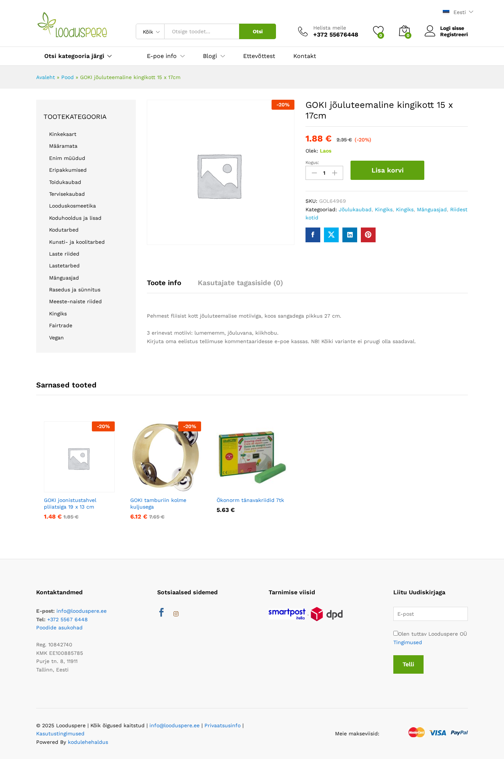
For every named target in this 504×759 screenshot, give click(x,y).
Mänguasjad (432, 209)
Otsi (258, 31)
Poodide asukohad (59, 627)
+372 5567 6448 (67, 619)
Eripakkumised (68, 170)
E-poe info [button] (162, 56)
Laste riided (64, 254)
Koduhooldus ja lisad (75, 218)
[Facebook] (161, 613)
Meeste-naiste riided (75, 301)
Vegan (56, 338)
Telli (408, 664)
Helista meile (329, 28)
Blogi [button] (210, 56)
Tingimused (407, 642)
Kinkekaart (62, 134)
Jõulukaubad (355, 209)
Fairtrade (60, 325)
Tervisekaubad (67, 194)
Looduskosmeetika (72, 206)
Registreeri (454, 34)
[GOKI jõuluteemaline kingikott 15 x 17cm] (312, 235)
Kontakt (304, 56)
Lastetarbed (64, 266)
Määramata (63, 146)
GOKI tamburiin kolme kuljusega (158, 503)
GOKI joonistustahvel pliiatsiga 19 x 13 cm (70, 503)
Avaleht (45, 77)
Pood (67, 77)
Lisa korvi (388, 170)
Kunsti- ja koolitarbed (77, 242)
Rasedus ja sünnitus (74, 290)
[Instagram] (176, 614)
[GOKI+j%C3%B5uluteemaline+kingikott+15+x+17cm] (331, 235)
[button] (67, 488)
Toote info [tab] (164, 282)
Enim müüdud (67, 158)
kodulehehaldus (88, 742)
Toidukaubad (65, 182)
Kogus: (312, 162)
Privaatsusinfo (222, 725)
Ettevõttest (259, 56)
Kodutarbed (64, 230)
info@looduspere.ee (81, 611)
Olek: (311, 151)
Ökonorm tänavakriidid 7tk (250, 500)
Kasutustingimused (60, 733)
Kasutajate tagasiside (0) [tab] (240, 282)
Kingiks (384, 209)
